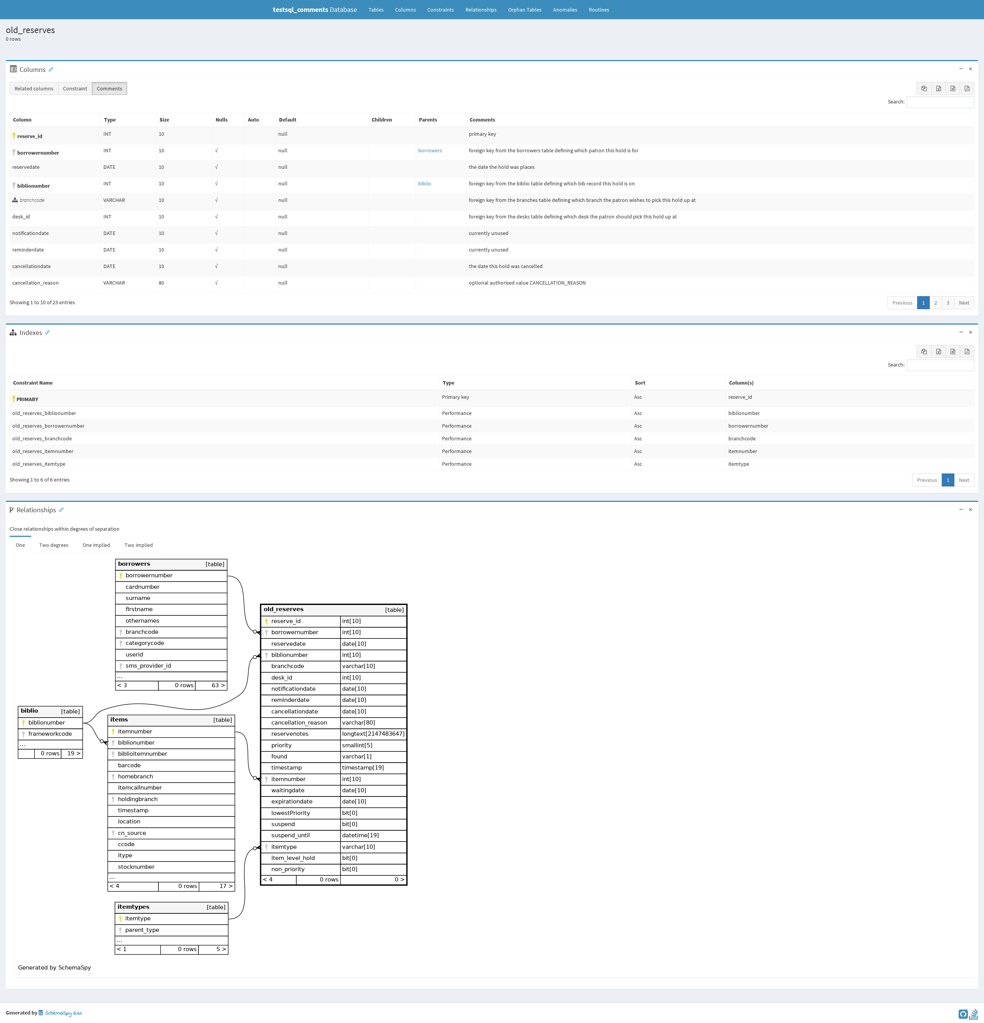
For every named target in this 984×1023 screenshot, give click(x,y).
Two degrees (53, 544)
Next (964, 302)
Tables (379, 9)
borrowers (430, 150)
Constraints (440, 9)
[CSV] (953, 88)
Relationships (481, 9)
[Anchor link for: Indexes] (45, 331)
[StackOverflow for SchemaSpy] (973, 1016)
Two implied (139, 544)
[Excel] (938, 88)
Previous (903, 302)
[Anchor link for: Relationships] (59, 509)
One (20, 544)
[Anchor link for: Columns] (49, 68)
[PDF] (967, 88)
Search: (896, 101)
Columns (405, 9)
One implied (96, 544)
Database (315, 9)
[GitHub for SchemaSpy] (963, 1016)
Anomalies (565, 9)
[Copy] (924, 88)
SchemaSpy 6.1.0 (62, 1013)
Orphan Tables (525, 9)
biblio (424, 183)
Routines (599, 9)
